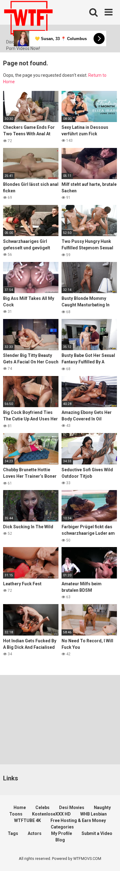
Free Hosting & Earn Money (78, 820)
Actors (35, 833)
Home (20, 807)
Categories (62, 826)
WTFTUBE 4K (27, 820)
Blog (60, 839)
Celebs (42, 807)
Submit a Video (97, 833)
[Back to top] (108, 858)
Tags (13, 833)
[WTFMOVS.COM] (28, 19)
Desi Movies (71, 807)
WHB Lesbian (93, 814)
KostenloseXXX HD (51, 814)
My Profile (61, 833)
